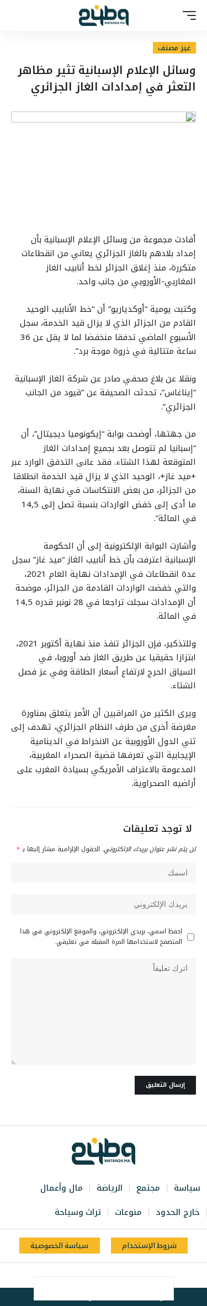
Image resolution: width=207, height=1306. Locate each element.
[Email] (92, 1288)
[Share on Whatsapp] (115, 1288)
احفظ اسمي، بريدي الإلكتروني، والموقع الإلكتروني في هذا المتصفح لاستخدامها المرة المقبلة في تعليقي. (101, 936)
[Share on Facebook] (161, 1288)
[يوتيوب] (109, 1275)
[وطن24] (104, 15)
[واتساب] (84, 1275)
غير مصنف (174, 48)
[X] (121, 1275)
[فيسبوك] (133, 1275)
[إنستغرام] (97, 1275)
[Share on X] (138, 1288)
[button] (186, 15)
